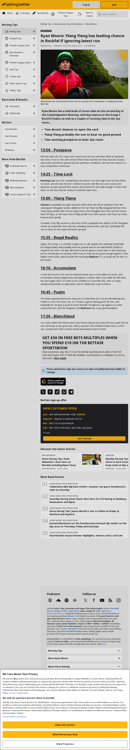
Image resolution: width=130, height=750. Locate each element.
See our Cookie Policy (18, 693)
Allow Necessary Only (65, 734)
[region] (65, 709)
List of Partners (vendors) (14, 716)
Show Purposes (65, 743)
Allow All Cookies (65, 724)
